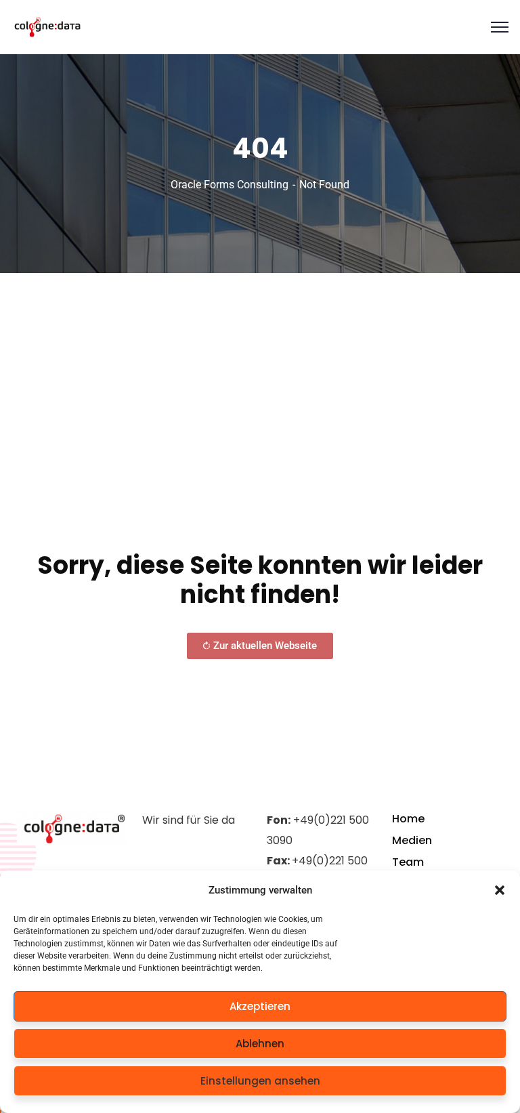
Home (408, 818)
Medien (412, 840)
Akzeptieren (260, 1006)
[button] (499, 890)
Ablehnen (260, 1043)
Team (408, 862)
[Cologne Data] (47, 27)
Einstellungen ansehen (260, 1081)
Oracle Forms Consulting (229, 184)
